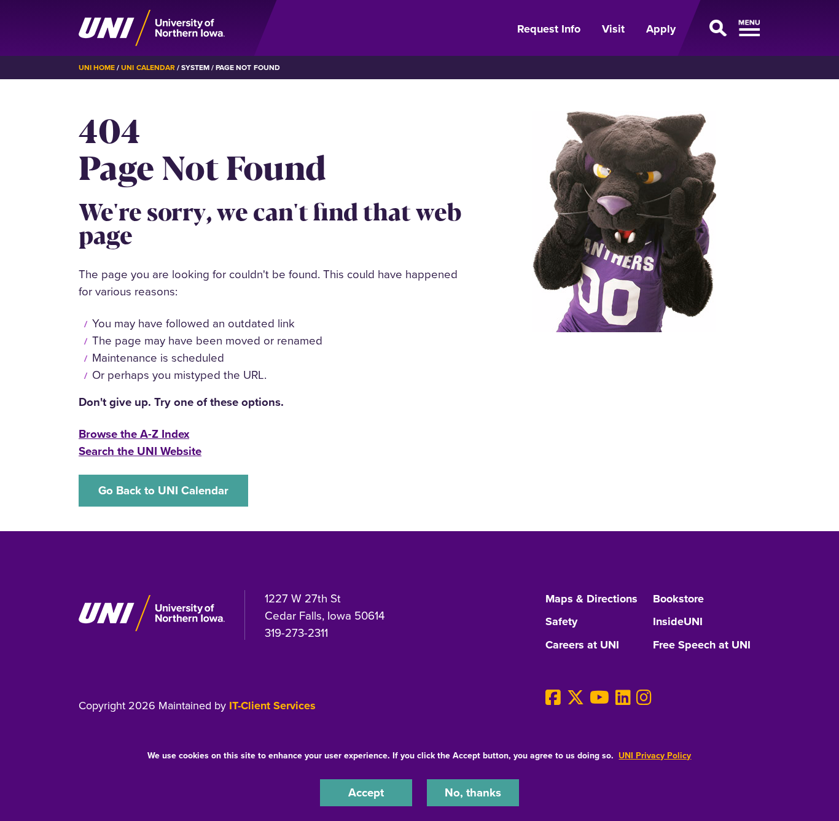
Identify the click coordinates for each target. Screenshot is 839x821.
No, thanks (473, 792)
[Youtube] (599, 697)
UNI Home (97, 67)
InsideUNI (678, 622)
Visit (613, 29)
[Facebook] (553, 697)
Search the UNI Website (140, 451)
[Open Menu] (725, 28)
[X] (575, 697)
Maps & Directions (591, 599)
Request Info (548, 29)
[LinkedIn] (623, 697)
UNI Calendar (147, 67)
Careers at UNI (582, 645)
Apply (661, 29)
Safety (561, 622)
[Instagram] (644, 697)
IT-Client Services (272, 706)
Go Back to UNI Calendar (163, 490)
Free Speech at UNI (702, 645)
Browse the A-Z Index (134, 434)
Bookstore (678, 599)
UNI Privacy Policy (655, 755)
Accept (366, 792)
